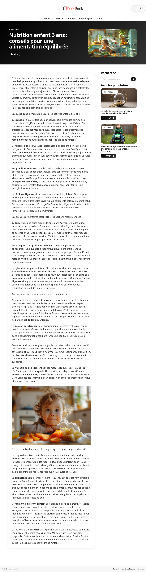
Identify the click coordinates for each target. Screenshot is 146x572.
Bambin (14, 54)
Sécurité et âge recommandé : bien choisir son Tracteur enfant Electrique (119, 148)
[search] (136, 8)
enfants (40, 78)
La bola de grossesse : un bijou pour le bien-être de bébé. (116, 112)
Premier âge (110, 92)
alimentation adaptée (77, 81)
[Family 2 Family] (73, 8)
